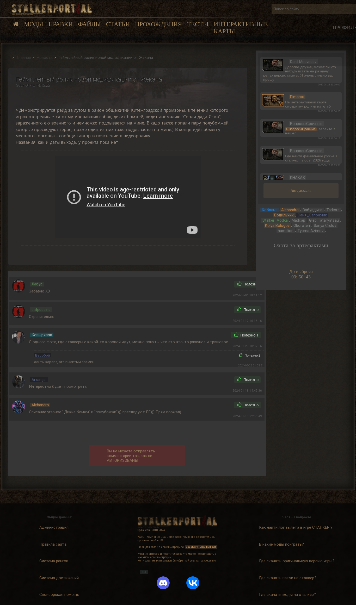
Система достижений (59, 578)
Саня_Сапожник (312, 215)
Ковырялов (42, 335)
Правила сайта (52, 544)
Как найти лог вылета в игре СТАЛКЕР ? (296, 527)
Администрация (54, 527)
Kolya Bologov (277, 225)
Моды (33, 24)
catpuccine (41, 309)
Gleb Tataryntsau (324, 220)
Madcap (298, 220)
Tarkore (333, 210)
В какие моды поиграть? (281, 544)
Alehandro (40, 405)
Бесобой (42, 355)
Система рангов (53, 561)
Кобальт (269, 210)
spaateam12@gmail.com (201, 547)
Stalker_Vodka (275, 220)
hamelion (285, 230)
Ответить (219, 284)
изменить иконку (273, 64)
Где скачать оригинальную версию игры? (296, 561)
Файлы (89, 24)
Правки (60, 24)
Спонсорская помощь (59, 594)
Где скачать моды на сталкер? (287, 594)
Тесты (197, 24)
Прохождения (158, 24)
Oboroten (301, 225)
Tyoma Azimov (310, 230)
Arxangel (39, 379)
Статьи (118, 24)
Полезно (250, 284)
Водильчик (284, 215)
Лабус (37, 284)
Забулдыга (312, 210)
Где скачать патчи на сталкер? (287, 578)
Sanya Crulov (325, 225)
